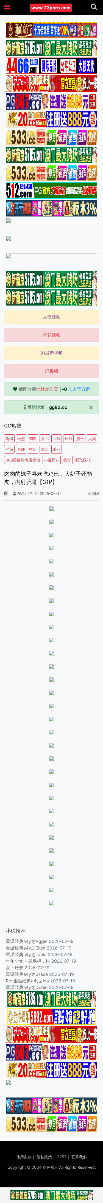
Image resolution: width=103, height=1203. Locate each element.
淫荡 (9, 449)
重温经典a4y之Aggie (27, 941)
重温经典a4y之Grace (27, 974)
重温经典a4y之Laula (27, 954)
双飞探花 (83, 460)
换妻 (67, 460)
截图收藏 (38, 389)
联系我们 (79, 1156)
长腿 (21, 449)
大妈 (92, 438)
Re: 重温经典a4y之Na (27, 981)
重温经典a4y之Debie (27, 987)
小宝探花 (51, 460)
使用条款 (24, 1156)
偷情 (9, 438)
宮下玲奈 (14, 967)
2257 (61, 1156)
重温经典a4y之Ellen (25, 948)
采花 (56, 449)
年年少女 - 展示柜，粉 (28, 961)
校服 (21, 438)
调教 (33, 438)
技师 (68, 438)
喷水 (45, 449)
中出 (33, 449)
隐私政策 (44, 1156)
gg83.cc (58, 407)
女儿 (45, 438)
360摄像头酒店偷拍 (22, 460)
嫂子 (80, 438)
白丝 (56, 438)
